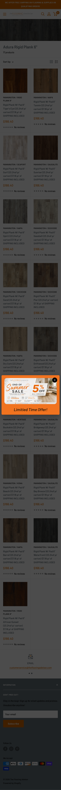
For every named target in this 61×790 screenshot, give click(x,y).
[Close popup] (54, 380)
